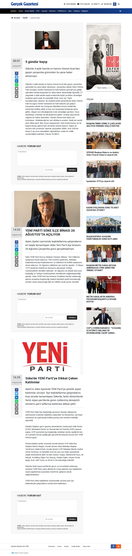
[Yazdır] (16, 92)
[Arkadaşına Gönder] (16, 88)
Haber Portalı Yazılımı (21, 553)
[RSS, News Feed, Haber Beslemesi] (118, 546)
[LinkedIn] (16, 81)
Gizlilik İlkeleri (75, 546)
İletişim (66, 546)
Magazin (85, 11)
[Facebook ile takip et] (114, 4)
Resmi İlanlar (29, 11)
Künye (59, 546)
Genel (21, 11)
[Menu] (120, 11)
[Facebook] (16, 73)
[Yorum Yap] (16, 96)
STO (37, 11)
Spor (70, 11)
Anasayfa (51, 546)
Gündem (13, 11)
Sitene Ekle (86, 546)
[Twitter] (16, 77)
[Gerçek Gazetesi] (24, 4)
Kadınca (77, 11)
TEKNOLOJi (62, 11)
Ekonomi (52, 11)
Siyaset (44, 11)
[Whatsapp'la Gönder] (16, 84)
